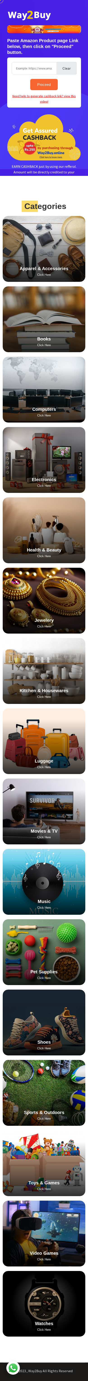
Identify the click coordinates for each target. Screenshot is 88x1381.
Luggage (44, 760)
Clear (67, 68)
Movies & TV (44, 831)
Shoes (44, 1042)
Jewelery (44, 620)
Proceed (44, 85)
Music (44, 901)
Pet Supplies (44, 971)
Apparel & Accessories (44, 268)
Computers (44, 409)
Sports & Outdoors (44, 1112)
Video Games (44, 1253)
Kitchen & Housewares (44, 690)
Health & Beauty (44, 549)
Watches (44, 1323)
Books (44, 338)
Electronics (44, 479)
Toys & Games (44, 1182)
